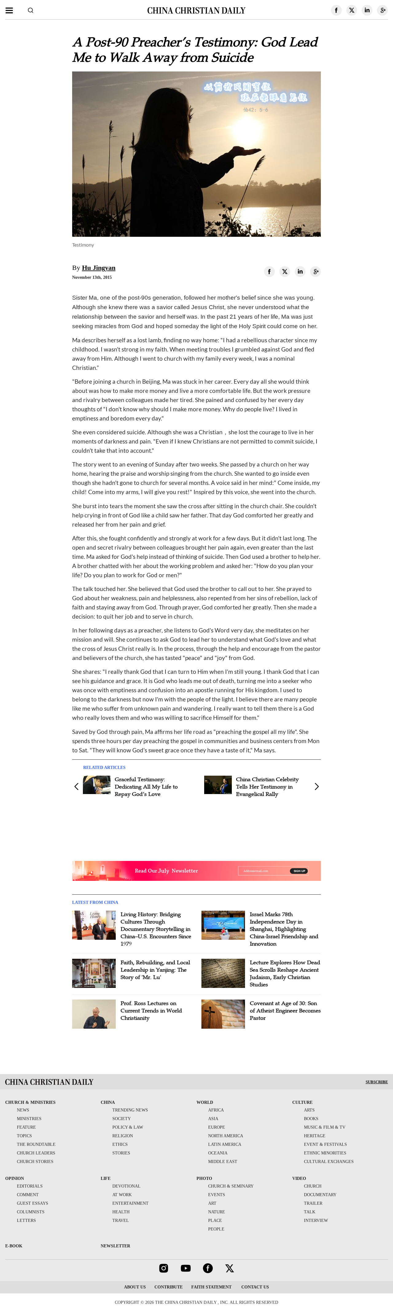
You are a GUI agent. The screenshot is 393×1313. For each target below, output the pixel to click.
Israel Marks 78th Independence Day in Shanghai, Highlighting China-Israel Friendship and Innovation (284, 929)
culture (302, 1102)
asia (213, 1118)
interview (316, 1220)
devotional (126, 1186)
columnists (31, 1212)
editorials (30, 1186)
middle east (222, 1161)
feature (26, 1127)
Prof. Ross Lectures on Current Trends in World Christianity (151, 1010)
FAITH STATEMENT (211, 1287)
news (23, 1110)
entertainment (130, 1203)
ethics (120, 1144)
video (299, 1178)
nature (216, 1212)
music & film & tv (324, 1127)
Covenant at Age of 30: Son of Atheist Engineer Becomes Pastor (285, 1010)
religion (122, 1136)
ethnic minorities (325, 1153)
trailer (313, 1203)
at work (122, 1194)
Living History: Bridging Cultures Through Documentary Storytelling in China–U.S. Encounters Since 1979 (156, 929)
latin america (224, 1144)
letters (26, 1220)
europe (216, 1127)
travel (120, 1220)
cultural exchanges (329, 1161)
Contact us (254, 1287)
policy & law (127, 1127)
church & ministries (30, 1102)
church (312, 1186)
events (216, 1194)
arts (309, 1110)
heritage (314, 1136)
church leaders (36, 1153)
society (121, 1118)
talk (309, 1212)
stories (121, 1153)
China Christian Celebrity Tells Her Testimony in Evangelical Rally (267, 786)
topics (24, 1136)
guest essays (32, 1203)
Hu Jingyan (98, 267)
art (212, 1203)
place (215, 1220)
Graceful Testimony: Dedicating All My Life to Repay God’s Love (146, 786)
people (216, 1229)
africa (216, 1110)
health (121, 1212)
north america (225, 1136)
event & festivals (325, 1144)
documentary (320, 1194)
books (311, 1118)
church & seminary (231, 1186)
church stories (35, 1161)
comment (28, 1194)
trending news (130, 1110)
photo (204, 1178)
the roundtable (36, 1144)
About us (135, 1287)
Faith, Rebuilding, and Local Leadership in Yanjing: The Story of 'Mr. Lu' (155, 970)
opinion (14, 1178)
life (106, 1178)
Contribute (168, 1287)
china (108, 1102)
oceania (218, 1153)
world (204, 1102)
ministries (29, 1118)
